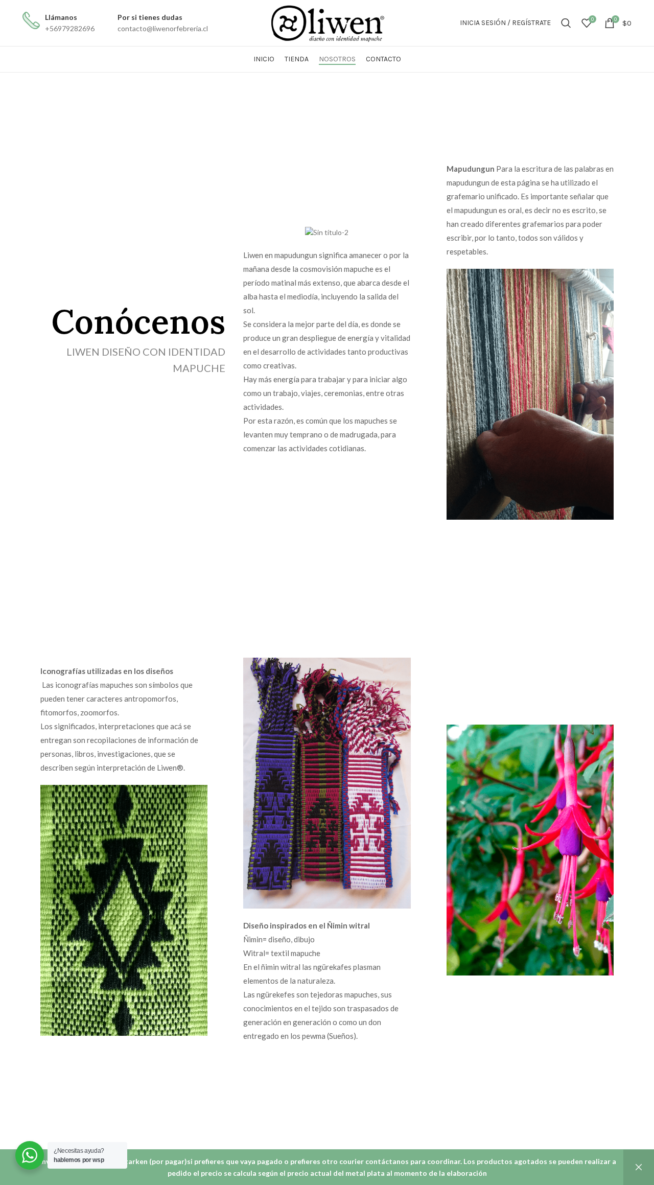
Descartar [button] (638, 1167)
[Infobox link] (58, 23)
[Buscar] (566, 23)
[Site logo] (327, 22)
